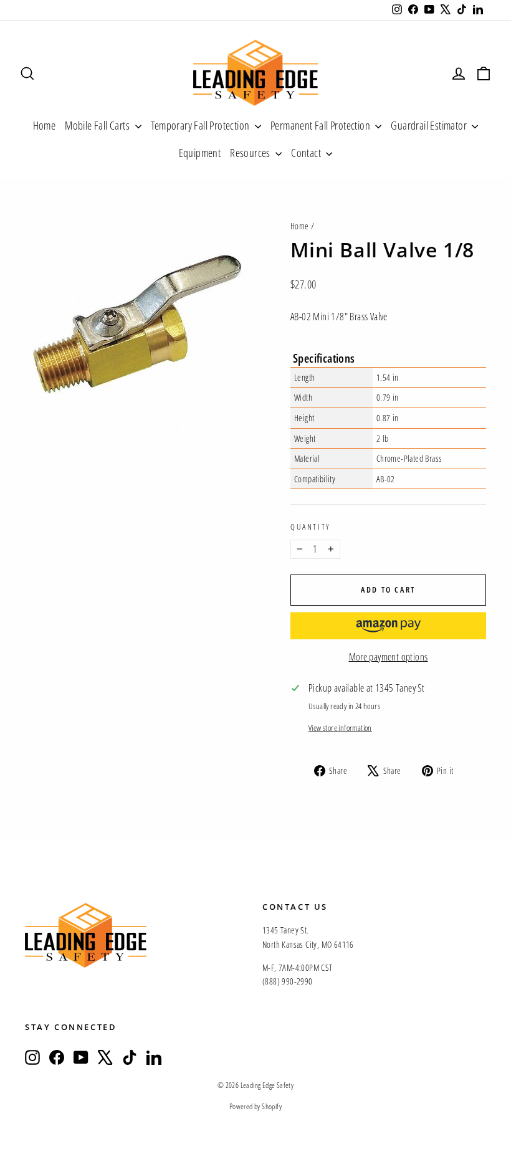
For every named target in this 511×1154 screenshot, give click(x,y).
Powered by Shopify (255, 1106)
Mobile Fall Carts (98, 125)
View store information (340, 727)
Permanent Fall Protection (321, 125)
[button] (388, 625)
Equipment (200, 152)
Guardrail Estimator (430, 125)
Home (44, 125)
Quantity (310, 526)
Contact (307, 152)
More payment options (388, 657)
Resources (251, 152)
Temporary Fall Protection (201, 125)
